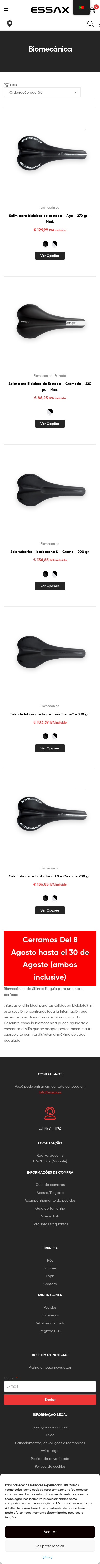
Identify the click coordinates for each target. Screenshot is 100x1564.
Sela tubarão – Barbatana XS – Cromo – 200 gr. (50, 876)
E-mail (9, 1378)
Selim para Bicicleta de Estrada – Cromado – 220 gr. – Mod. (49, 386)
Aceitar (50, 1532)
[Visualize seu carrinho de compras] (91, 10)
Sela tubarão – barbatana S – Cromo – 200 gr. (49, 551)
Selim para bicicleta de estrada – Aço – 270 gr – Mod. (50, 218)
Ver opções (50, 255)
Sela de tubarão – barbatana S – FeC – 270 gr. (49, 714)
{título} (47, 1557)
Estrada (60, 376)
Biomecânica (50, 207)
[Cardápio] (8, 10)
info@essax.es (50, 1092)
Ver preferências (50, 1546)
